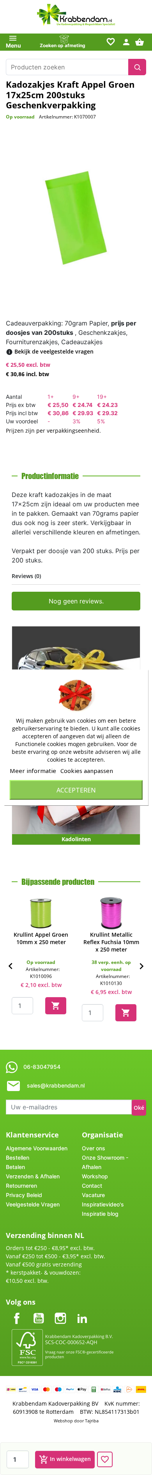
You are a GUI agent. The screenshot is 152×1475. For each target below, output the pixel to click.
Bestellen (17, 1157)
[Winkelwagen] (140, 41)
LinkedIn (82, 1312)
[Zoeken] (137, 67)
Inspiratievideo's (103, 1204)
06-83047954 (41, 1066)
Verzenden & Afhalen (33, 1176)
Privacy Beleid (24, 1195)
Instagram (60, 1312)
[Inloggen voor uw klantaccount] (126, 41)
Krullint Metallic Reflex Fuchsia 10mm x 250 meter (111, 942)
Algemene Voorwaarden (36, 1148)
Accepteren (76, 790)
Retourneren (21, 1185)
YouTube (38, 1312)
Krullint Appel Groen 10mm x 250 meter (41, 938)
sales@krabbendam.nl (56, 1085)
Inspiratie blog (100, 1213)
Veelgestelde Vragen (33, 1204)
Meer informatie (33, 771)
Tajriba (92, 1421)
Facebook (17, 1312)
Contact (92, 1185)
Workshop (95, 1176)
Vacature (93, 1195)
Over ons (93, 1148)
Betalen (15, 1167)
